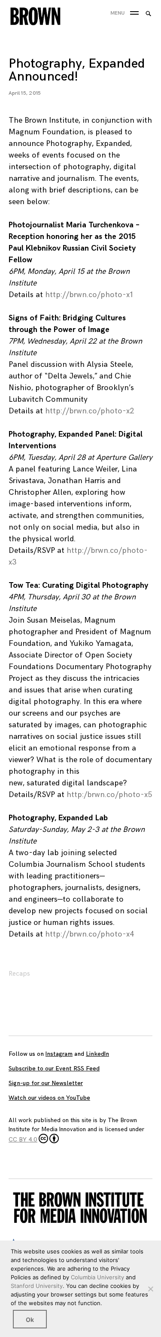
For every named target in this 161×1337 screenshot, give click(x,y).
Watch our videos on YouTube (49, 1097)
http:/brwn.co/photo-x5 (109, 794)
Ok (30, 1319)
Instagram (59, 1054)
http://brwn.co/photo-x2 (89, 411)
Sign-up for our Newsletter (46, 1083)
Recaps (19, 974)
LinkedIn (97, 1054)
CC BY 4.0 (23, 1139)
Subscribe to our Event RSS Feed (54, 1068)
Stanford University (37, 1285)
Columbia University (97, 1277)
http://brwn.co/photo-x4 (89, 934)
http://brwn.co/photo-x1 (89, 294)
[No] (150, 1288)
